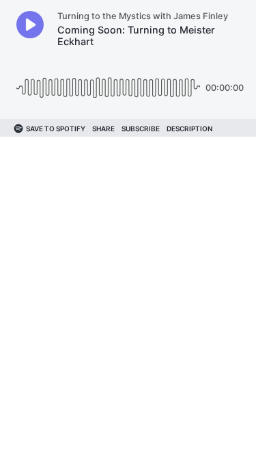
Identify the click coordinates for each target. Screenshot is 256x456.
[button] (30, 24)
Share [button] (103, 128)
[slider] (108, 82)
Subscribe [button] (141, 128)
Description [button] (189, 128)
